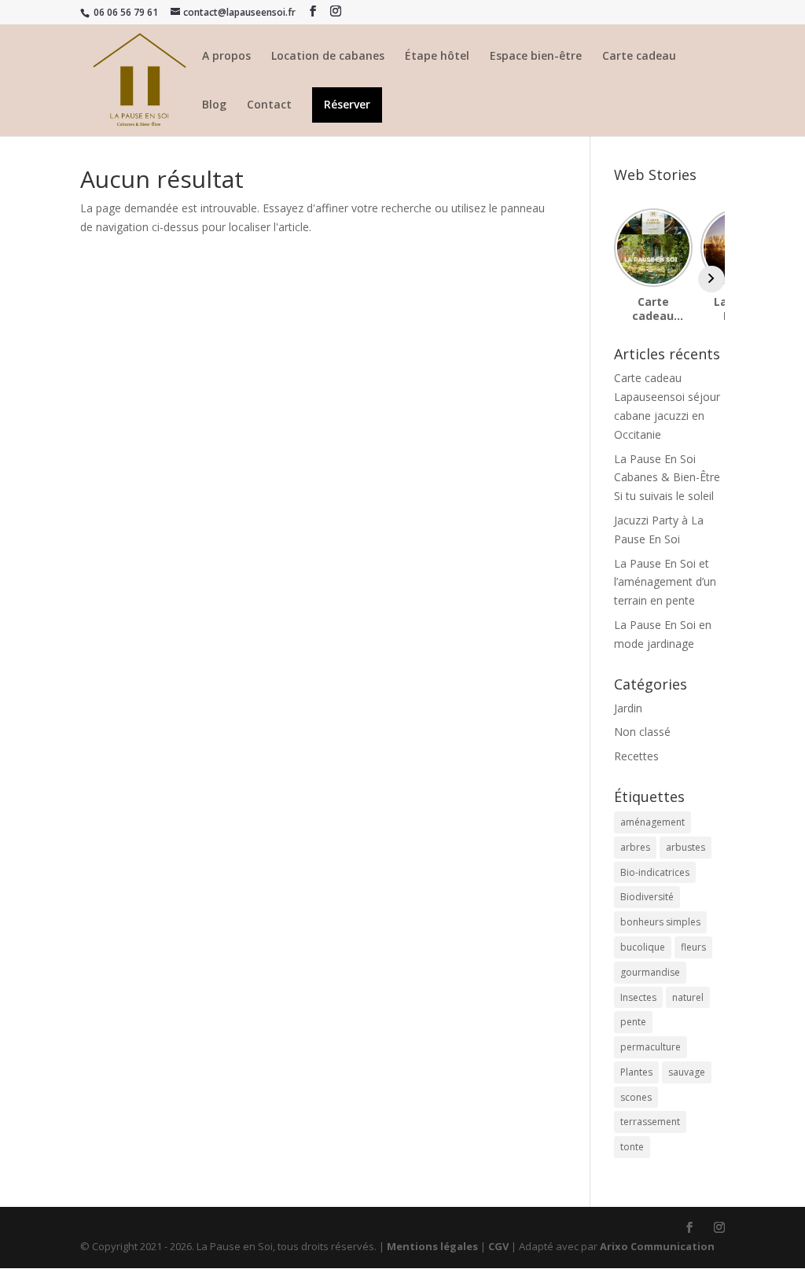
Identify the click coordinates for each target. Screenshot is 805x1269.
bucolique (642, 947)
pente (633, 1021)
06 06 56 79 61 (124, 12)
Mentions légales (432, 1246)
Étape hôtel (437, 56)
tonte (632, 1146)
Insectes (638, 997)
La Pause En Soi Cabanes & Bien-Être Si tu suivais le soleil (667, 477)
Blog (214, 105)
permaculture (650, 1047)
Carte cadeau (639, 56)
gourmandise (650, 972)
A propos (226, 56)
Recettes (636, 756)
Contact (269, 105)
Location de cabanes (327, 56)
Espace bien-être (536, 56)
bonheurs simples (660, 922)
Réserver (347, 105)
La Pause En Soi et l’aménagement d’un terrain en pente (665, 582)
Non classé (642, 731)
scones (636, 1097)
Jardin (628, 708)
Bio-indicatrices (654, 872)
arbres (635, 847)
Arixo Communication (657, 1246)
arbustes (685, 847)
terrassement (650, 1121)
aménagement (652, 822)
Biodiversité (647, 896)
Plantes (636, 1072)
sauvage (686, 1072)
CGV (498, 1246)
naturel (688, 997)
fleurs (693, 947)
